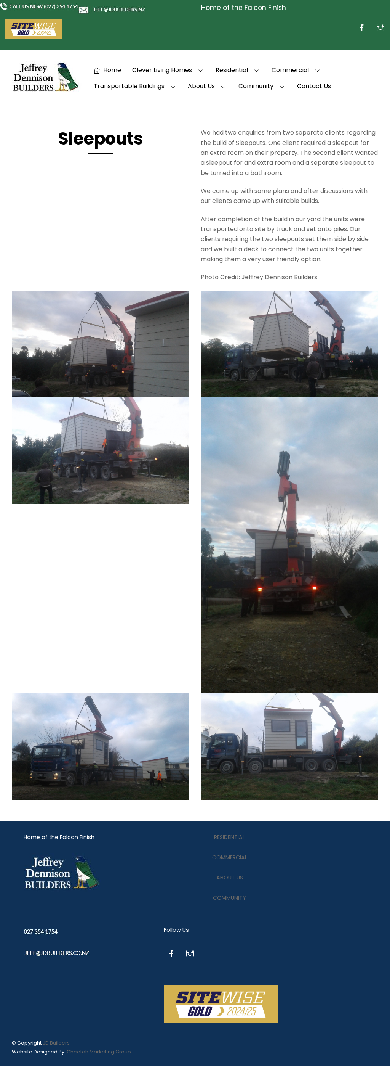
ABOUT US (229, 877)
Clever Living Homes (162, 70)
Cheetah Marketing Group (99, 1051)
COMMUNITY (229, 898)
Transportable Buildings (129, 86)
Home (111, 70)
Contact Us (314, 86)
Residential (232, 70)
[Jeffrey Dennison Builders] (47, 89)
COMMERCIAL (229, 857)
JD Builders (56, 1043)
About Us (201, 86)
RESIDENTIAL (229, 837)
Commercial (290, 70)
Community (255, 86)
